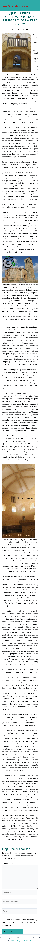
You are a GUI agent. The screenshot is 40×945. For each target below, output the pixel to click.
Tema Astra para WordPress (21, 941)
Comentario (7, 863)
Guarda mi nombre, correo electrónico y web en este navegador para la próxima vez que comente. (19, 922)
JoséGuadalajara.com (16, 6)
